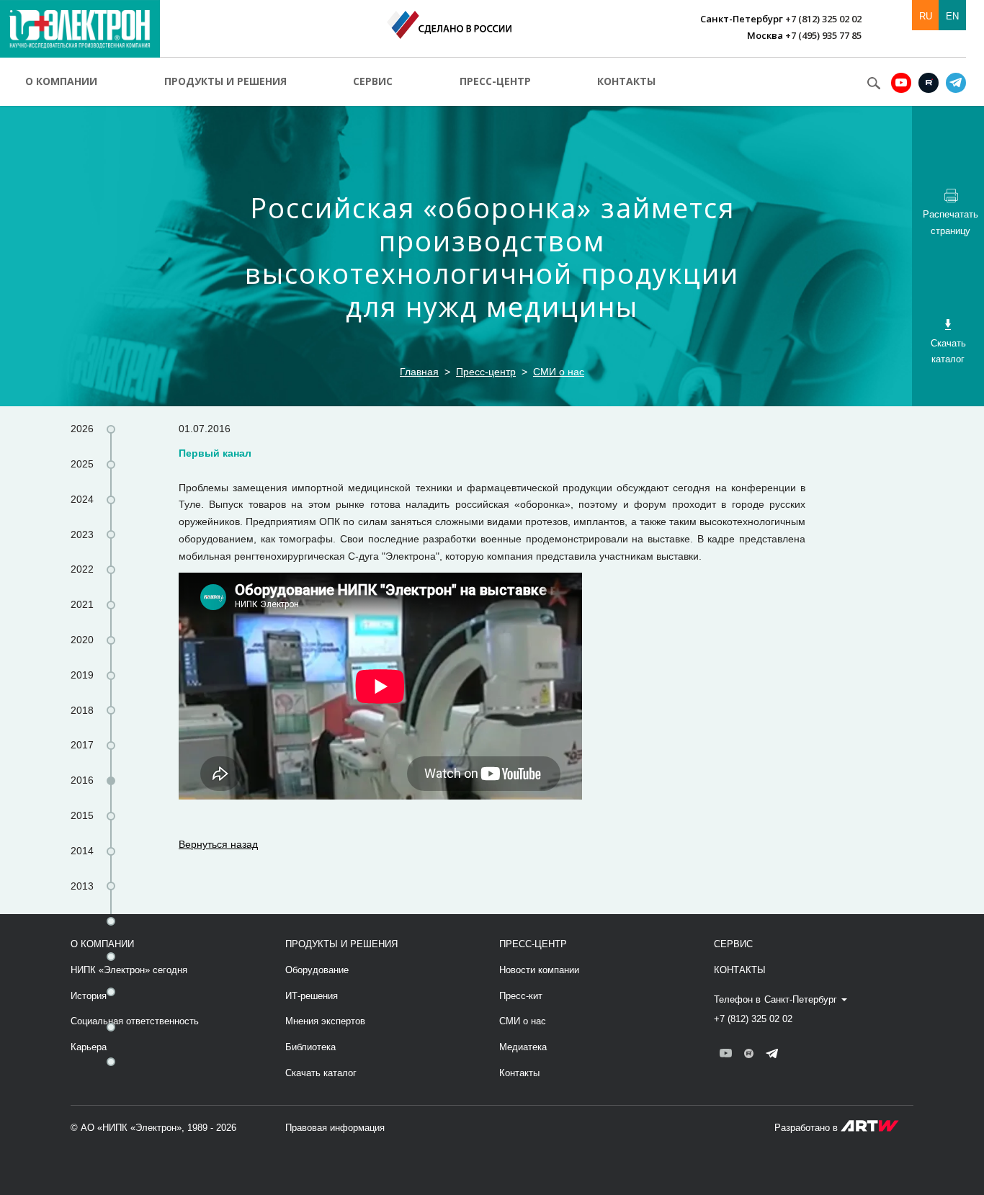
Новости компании (539, 969)
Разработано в (807, 1127)
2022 (82, 569)
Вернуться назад (218, 844)
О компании (61, 81)
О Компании (102, 944)
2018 (82, 710)
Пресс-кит (520, 995)
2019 (82, 675)
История (89, 995)
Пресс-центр (495, 81)
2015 (82, 815)
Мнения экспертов (325, 1021)
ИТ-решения (311, 995)
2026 (82, 428)
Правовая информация (335, 1127)
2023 (82, 534)
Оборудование (317, 969)
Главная (419, 371)
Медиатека (523, 1047)
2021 (82, 604)
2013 (82, 886)
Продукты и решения (225, 81)
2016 (82, 780)
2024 (82, 499)
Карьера (89, 1047)
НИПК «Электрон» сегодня (129, 969)
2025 (82, 464)
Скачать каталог (321, 1073)
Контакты (626, 81)
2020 (82, 639)
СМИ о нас (558, 371)
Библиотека (310, 1047)
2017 (82, 745)
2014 (82, 850)
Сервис (373, 81)
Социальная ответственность (135, 1021)
